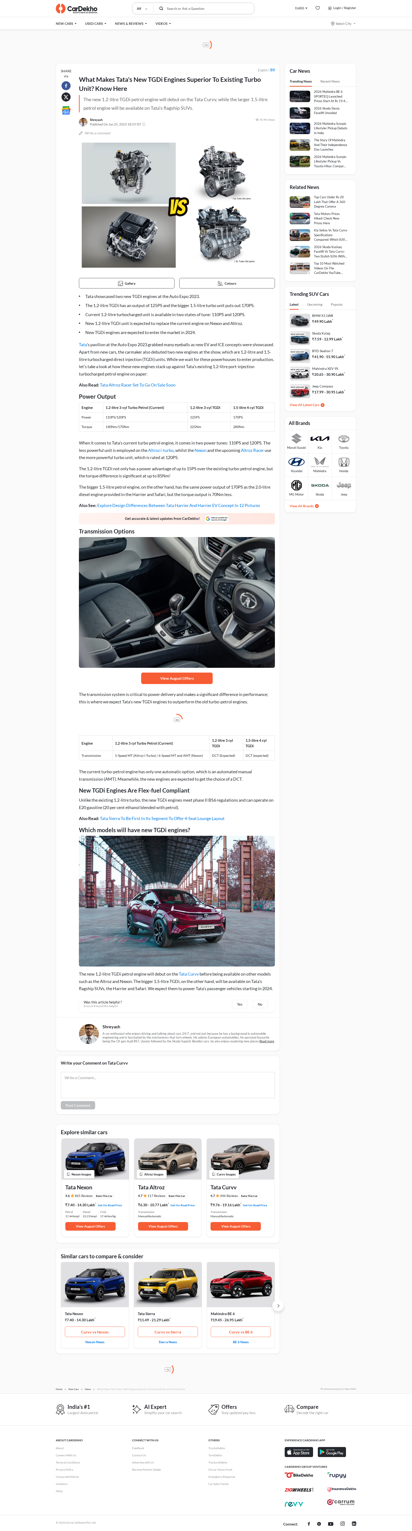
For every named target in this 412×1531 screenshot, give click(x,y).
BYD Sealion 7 (322, 351)
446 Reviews (229, 1196)
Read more (266, 1041)
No (260, 1004)
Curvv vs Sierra (167, 1332)
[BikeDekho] (299, 1475)
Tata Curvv (189, 974)
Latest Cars (311, 405)
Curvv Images (226, 1174)
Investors (61, 1484)
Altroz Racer (252, 450)
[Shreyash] (83, 122)
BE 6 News (241, 1342)
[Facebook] (309, 1524)
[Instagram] (342, 1524)
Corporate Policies (67, 1477)
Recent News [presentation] (330, 81)
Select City (343, 23)
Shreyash (96, 120)
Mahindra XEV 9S (325, 368)
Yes (239, 1004)
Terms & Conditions (68, 1462)
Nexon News (94, 1342)
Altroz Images (154, 1174)
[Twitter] (319, 1524)
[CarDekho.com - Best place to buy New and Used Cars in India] (76, 9)
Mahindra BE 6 (223, 1314)
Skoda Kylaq (321, 333)
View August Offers (177, 678)
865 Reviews (84, 1196)
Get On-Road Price (110, 1205)
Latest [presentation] (294, 304)
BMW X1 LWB (322, 316)
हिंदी (272, 70)
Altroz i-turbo (161, 450)
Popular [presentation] (337, 304)
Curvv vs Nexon (94, 1332)
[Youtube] (330, 1524)
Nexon (200, 450)
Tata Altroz (151, 1187)
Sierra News (168, 1342)
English (299, 8)
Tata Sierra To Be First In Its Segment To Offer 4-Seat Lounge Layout (162, 818)
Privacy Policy (64, 1469)
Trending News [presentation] (301, 81)
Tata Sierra (146, 1314)
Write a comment (98, 133)
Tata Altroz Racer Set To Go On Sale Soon (137, 384)
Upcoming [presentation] (314, 304)
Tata (83, 344)
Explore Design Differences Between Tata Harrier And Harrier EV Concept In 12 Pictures (178, 505)
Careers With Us (66, 1455)
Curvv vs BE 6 (240, 1332)
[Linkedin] (354, 1524)
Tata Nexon (78, 1187)
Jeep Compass (322, 386)
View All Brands (302, 506)
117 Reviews (156, 1196)
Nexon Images (81, 1174)
